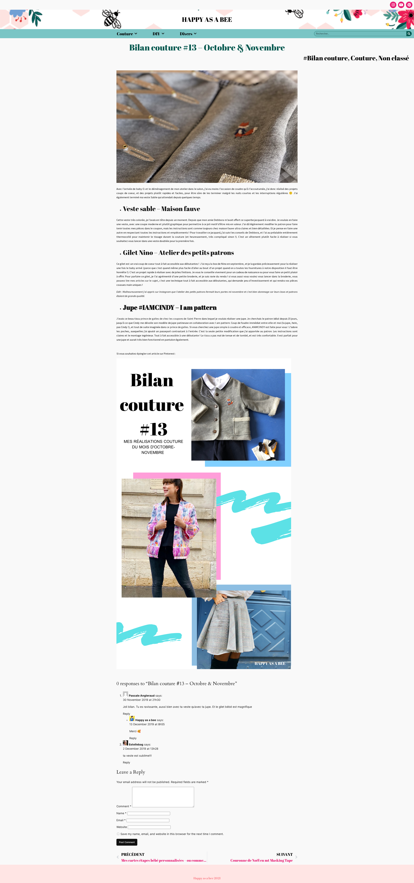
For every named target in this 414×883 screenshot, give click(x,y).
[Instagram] (393, 5)
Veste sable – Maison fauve (161, 208)
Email (121, 820)
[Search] (409, 33)
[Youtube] (401, 5)
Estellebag (136, 744)
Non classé (393, 58)
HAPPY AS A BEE (207, 19)
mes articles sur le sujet (144, 280)
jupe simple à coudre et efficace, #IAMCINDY (239, 327)
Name (121, 813)
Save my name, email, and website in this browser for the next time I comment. (172, 834)
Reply (126, 713)
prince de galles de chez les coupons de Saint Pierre (171, 318)
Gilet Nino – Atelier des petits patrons (178, 252)
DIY (156, 34)
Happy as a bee (145, 720)
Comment (123, 806)
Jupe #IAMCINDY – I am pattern (170, 307)
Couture (125, 34)
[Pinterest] (409, 5)
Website (121, 827)
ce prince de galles (177, 327)
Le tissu (205, 335)
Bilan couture (327, 58)
